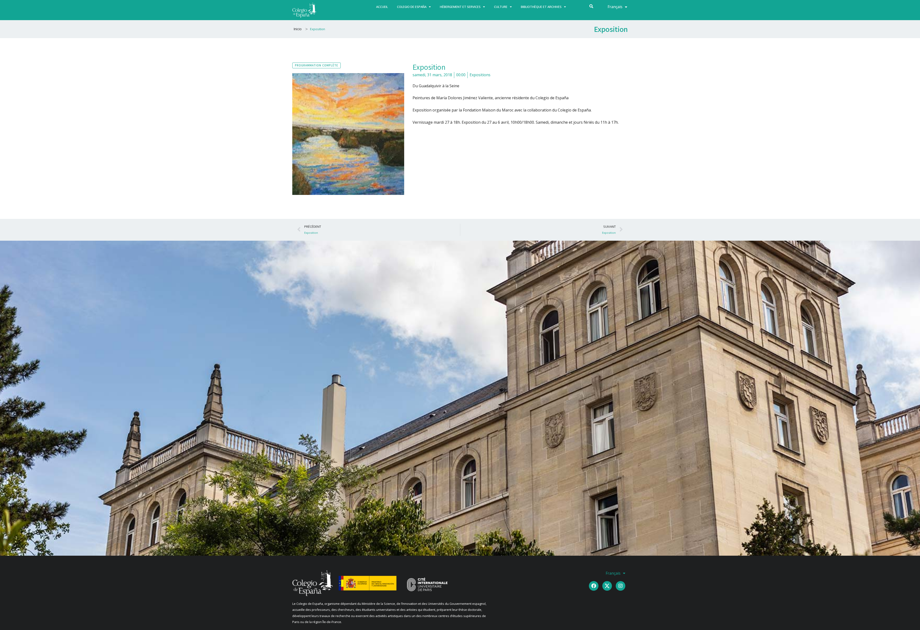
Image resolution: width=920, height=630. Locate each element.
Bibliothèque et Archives (541, 7)
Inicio (297, 29)
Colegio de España (411, 7)
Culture (500, 7)
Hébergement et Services (460, 7)
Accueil (382, 7)
